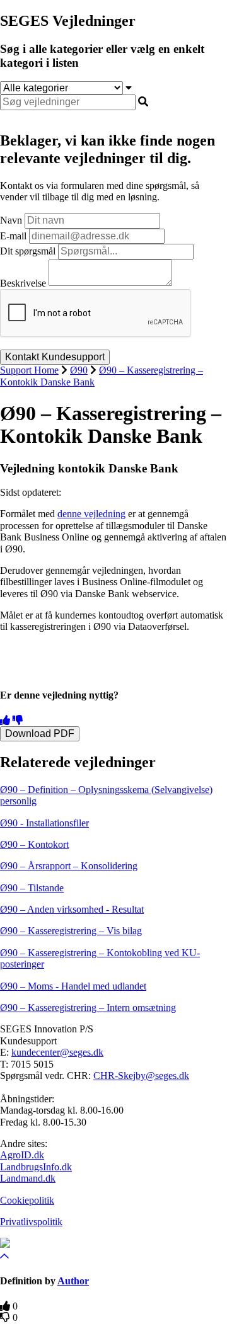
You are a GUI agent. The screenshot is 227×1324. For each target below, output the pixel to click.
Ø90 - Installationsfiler (44, 823)
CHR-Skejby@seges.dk (141, 1075)
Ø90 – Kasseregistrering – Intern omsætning (88, 1007)
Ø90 (79, 370)
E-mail (13, 236)
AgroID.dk (22, 1155)
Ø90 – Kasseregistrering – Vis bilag (71, 930)
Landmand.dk (27, 1178)
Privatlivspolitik (31, 1221)
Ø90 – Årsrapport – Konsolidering (68, 865)
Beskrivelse (23, 282)
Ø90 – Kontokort (34, 844)
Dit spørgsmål (27, 251)
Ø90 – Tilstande (32, 887)
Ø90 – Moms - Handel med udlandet (73, 986)
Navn (11, 220)
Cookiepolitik (27, 1200)
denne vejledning (91, 513)
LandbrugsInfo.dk (36, 1166)
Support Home (29, 370)
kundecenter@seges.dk (57, 1052)
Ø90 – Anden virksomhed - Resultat (72, 909)
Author (73, 1280)
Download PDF (39, 733)
